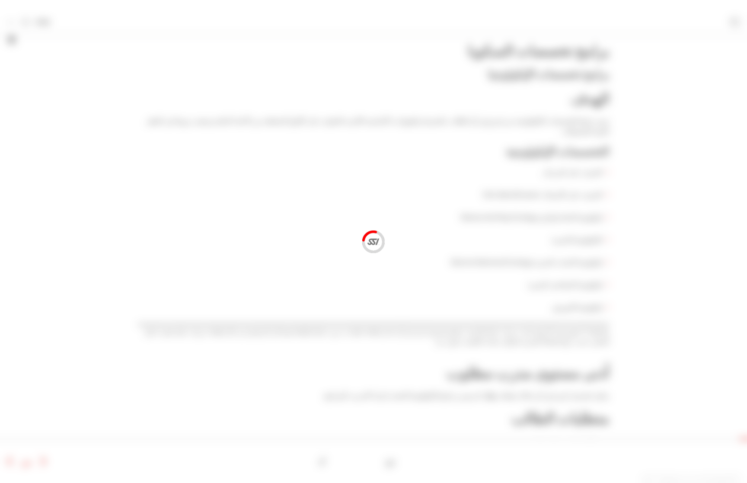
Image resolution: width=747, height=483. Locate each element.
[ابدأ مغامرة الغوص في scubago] (391, 461)
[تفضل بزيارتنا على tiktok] (323, 461)
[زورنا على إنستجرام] (350, 461)
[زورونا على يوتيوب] (336, 461)
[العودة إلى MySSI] (25, 23)
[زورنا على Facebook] (377, 461)
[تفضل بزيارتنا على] (363, 461)
